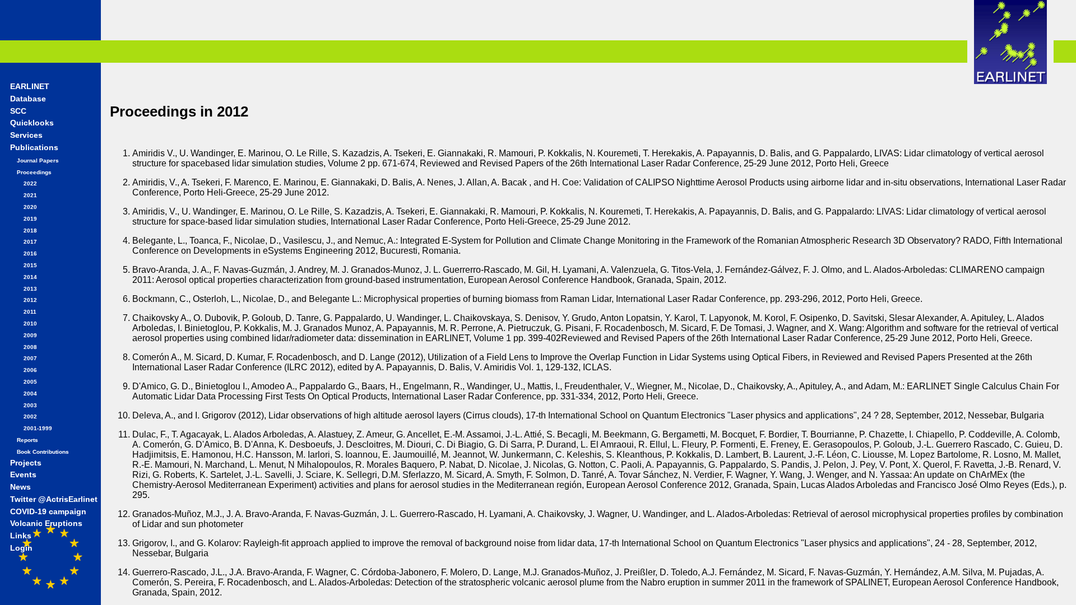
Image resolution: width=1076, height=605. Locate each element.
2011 (30, 312)
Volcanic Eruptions (46, 523)
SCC (18, 111)
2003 (30, 405)
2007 (30, 358)
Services (26, 135)
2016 (30, 253)
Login (21, 548)
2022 (30, 183)
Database (28, 99)
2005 (30, 382)
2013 (30, 289)
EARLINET (29, 86)
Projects (25, 463)
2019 (30, 219)
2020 (30, 207)
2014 (30, 277)
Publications (34, 147)
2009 (30, 335)
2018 (30, 230)
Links (20, 536)
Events (23, 475)
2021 (30, 195)
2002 (30, 416)
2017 (30, 242)
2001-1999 (38, 428)
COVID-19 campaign (48, 512)
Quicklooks (32, 123)
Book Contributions (43, 452)
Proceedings (34, 172)
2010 (30, 323)
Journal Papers (38, 160)
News (20, 487)
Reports (27, 440)
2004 (30, 393)
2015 (30, 265)
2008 (30, 347)
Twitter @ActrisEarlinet (54, 499)
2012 (30, 300)
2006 (30, 370)
